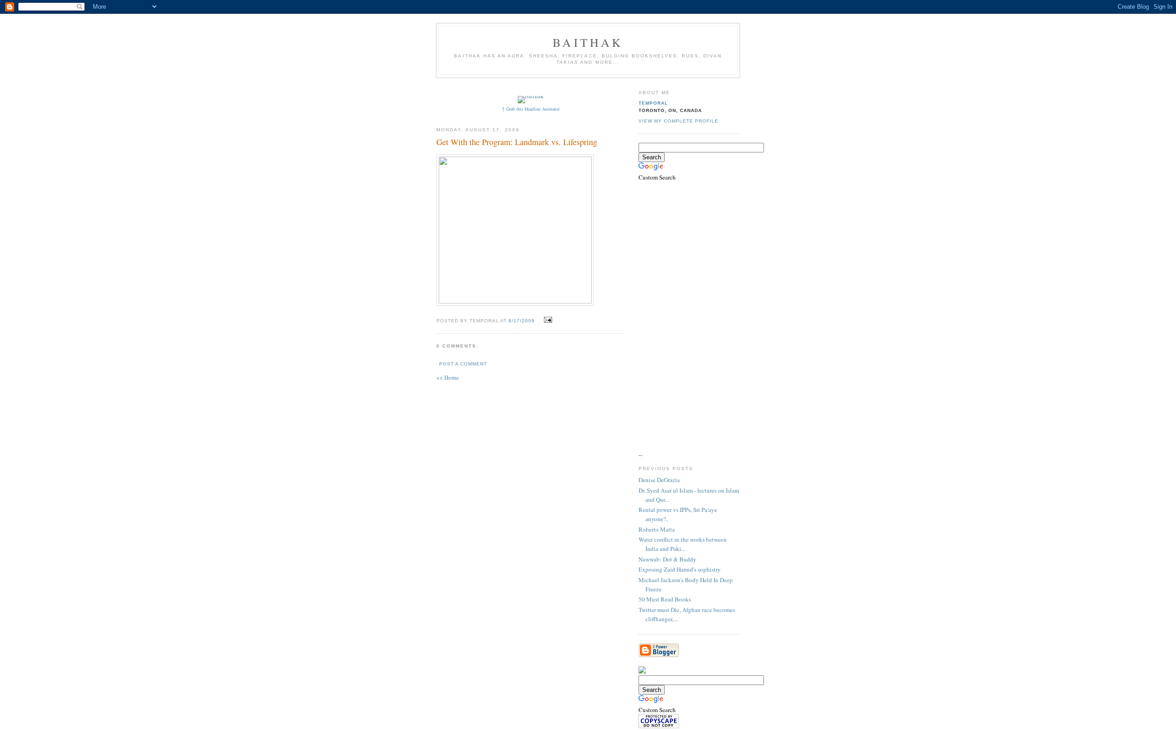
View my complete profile (678, 121)
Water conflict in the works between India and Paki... (683, 544)
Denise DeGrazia (659, 480)
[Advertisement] (605, 86)
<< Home (447, 377)
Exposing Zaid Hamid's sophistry (680, 569)
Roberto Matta (657, 529)
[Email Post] (546, 320)
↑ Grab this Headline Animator (531, 109)
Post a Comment (463, 363)
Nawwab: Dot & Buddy (667, 559)
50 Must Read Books (665, 599)
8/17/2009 (522, 320)
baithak (588, 42)
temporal (653, 103)
